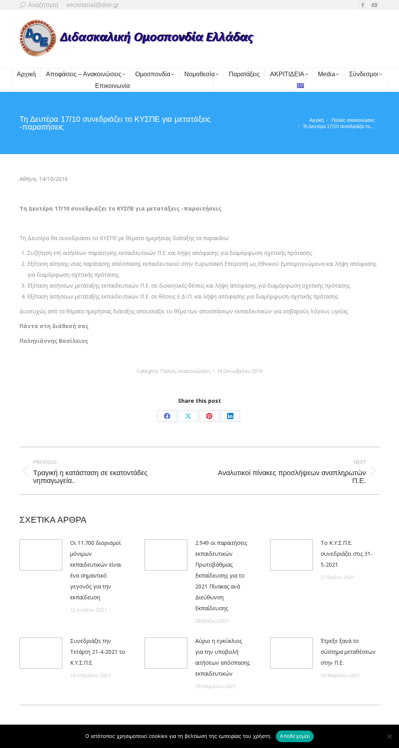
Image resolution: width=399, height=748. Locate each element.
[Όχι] (389, 736)
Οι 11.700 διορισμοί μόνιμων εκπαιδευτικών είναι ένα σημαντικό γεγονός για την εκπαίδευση (95, 570)
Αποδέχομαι (295, 736)
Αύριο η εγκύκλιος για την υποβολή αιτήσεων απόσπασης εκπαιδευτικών (222, 657)
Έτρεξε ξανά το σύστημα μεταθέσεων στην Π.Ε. (348, 651)
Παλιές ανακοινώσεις (186, 370)
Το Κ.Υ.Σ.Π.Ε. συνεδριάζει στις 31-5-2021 (347, 553)
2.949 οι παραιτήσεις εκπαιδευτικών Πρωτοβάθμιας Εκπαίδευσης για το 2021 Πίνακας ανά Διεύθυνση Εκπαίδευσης (221, 575)
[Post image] (40, 555)
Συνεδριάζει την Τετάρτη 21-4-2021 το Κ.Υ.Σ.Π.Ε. (97, 651)
